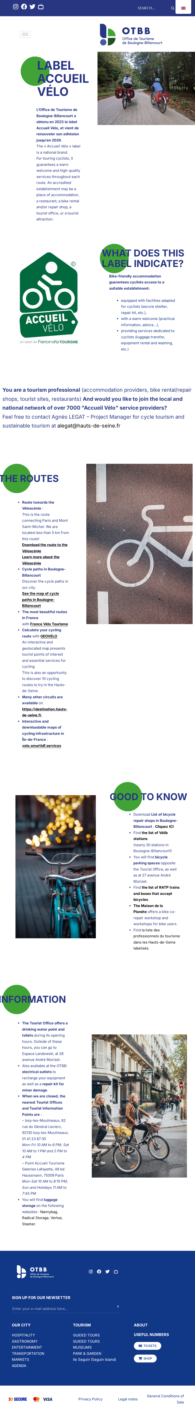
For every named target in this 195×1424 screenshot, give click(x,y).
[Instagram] (16, 6)
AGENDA (19, 1365)
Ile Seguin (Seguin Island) (94, 1359)
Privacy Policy (90, 1399)
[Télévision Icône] (41, 6)
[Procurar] (173, 8)
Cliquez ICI (164, 826)
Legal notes (128, 1399)
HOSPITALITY (23, 1335)
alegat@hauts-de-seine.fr (88, 426)
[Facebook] (24, 6)
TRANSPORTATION (28, 1353)
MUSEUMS (82, 1347)
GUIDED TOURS (86, 1335)
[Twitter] (32, 6)
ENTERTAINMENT (27, 1347)
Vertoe (56, 1217)
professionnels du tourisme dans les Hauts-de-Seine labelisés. (156, 942)
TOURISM (82, 1325)
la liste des (151, 930)
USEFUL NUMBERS (151, 1334)
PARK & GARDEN (87, 1353)
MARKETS (20, 1359)
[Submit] (109, 1309)
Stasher (28, 1224)
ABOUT (141, 1325)
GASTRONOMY (25, 1341)
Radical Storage (35, 1217)
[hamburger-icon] (25, 34)
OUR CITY (21, 1325)
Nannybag (48, 1212)
